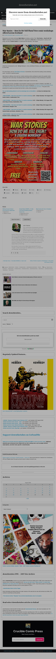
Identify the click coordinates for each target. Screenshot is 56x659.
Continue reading (28, 23)
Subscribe (43, 19)
